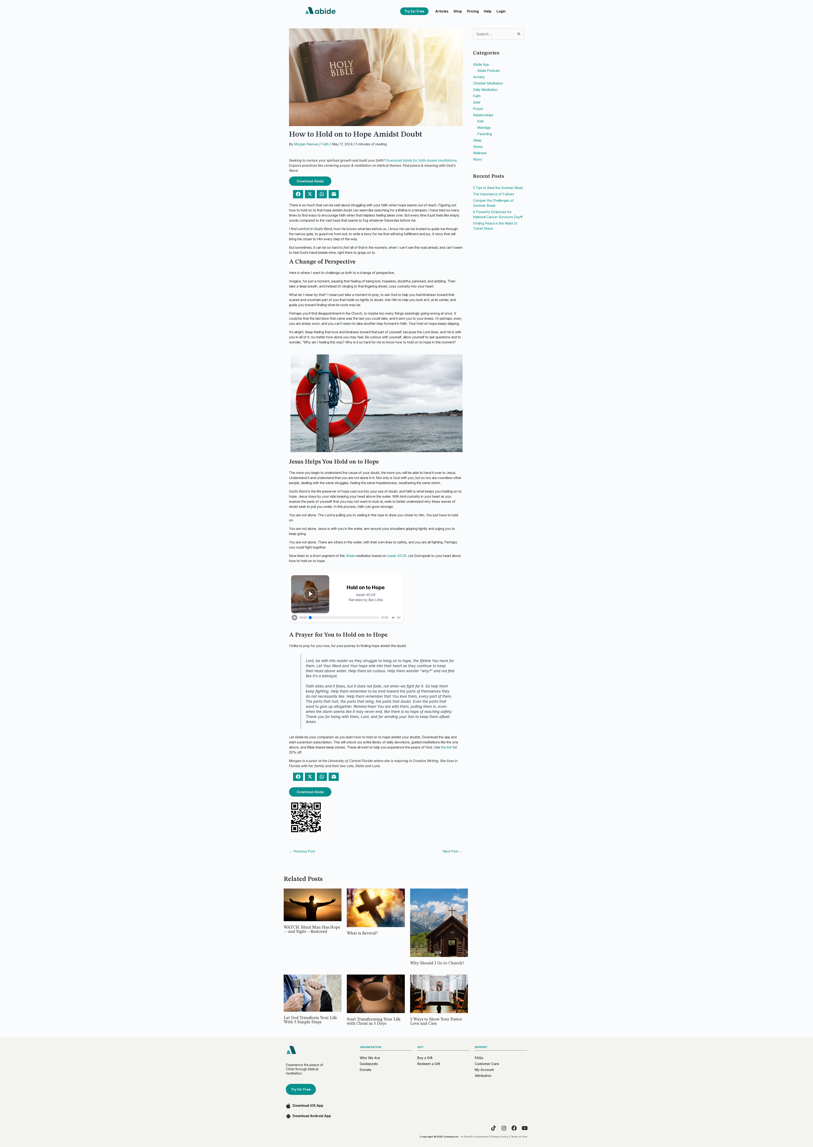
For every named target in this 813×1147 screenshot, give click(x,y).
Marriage (484, 127)
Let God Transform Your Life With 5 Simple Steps (310, 1020)
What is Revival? (362, 933)
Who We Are (370, 1058)
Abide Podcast (488, 70)
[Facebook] (514, 1128)
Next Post (452, 851)
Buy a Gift (425, 1058)
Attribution (483, 1075)
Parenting (484, 134)
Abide (350, 556)
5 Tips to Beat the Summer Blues (498, 188)
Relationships (483, 115)
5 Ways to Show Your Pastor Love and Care (436, 1021)
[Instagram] (503, 1128)
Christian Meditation (488, 83)
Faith (325, 144)
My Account (484, 1070)
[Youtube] (524, 1128)
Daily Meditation (485, 89)
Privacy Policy (499, 1136)
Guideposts (369, 1064)
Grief (476, 102)
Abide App (481, 64)
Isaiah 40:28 (396, 556)
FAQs (479, 1058)
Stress (478, 146)
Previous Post (302, 851)
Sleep (477, 140)
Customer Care (487, 1064)
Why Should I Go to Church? (437, 963)
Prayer (478, 109)
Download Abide (310, 181)
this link (447, 747)
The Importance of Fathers (493, 194)
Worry (477, 159)
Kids (480, 121)
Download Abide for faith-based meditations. (422, 160)
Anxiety (479, 77)
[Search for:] (498, 34)
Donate (365, 1070)
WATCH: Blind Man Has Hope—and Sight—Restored (312, 929)
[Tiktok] (493, 1128)
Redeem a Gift (428, 1064)
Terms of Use (519, 1136)
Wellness (480, 153)
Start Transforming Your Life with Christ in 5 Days (374, 1021)
